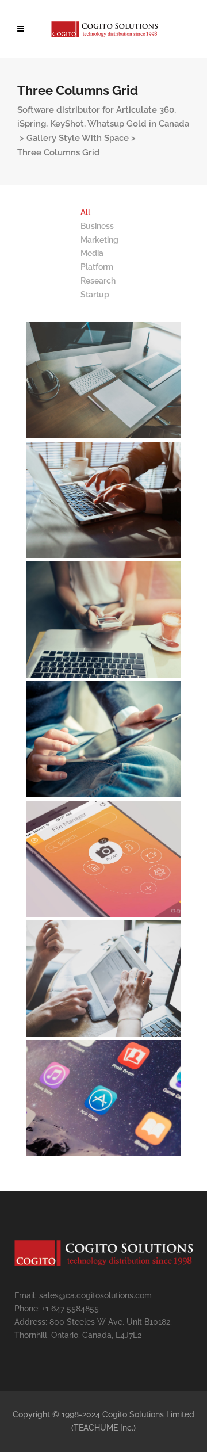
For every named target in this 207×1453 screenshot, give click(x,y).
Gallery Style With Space (77, 138)
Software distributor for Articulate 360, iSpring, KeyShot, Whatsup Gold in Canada (103, 117)
